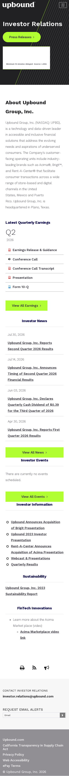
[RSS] (35, 668)
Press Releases (20, 37)
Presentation (23, 278)
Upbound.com (13, 739)
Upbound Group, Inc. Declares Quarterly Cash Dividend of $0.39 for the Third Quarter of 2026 (33, 405)
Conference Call (25, 259)
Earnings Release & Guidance (35, 250)
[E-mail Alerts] (47, 668)
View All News (33, 452)
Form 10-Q (21, 287)
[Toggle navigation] (63, 5)
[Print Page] (22, 668)
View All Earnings (25, 305)
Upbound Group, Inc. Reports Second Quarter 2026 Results (30, 346)
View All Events (33, 496)
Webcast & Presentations (30, 558)
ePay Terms (11, 766)
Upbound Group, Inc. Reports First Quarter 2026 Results (34, 433)
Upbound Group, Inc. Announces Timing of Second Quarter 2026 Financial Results (32, 374)
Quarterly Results (24, 564)
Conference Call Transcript (33, 268)
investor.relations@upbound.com (28, 696)
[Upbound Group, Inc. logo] (18, 4)
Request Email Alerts (23, 709)
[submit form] (62, 715)
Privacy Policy (13, 754)
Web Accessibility (16, 760)
